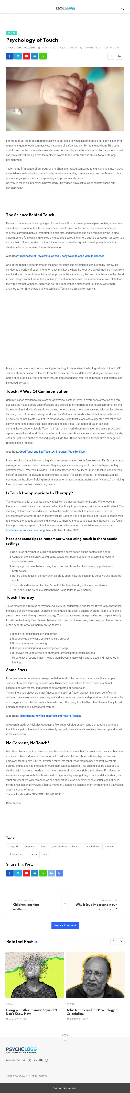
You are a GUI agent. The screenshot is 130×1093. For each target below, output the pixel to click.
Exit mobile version (65, 1088)
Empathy (30, 846)
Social (10, 1004)
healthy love (92, 846)
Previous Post (24, 900)
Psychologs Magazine (22, 48)
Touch (46, 854)
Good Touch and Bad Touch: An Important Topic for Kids (52, 451)
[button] (8, 8)
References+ (13, 803)
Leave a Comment (65, 925)
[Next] (121, 941)
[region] (65, 202)
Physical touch (16, 854)
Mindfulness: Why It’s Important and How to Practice (50, 715)
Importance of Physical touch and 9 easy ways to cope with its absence (61, 256)
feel (43, 846)
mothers (109, 846)
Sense (33, 854)
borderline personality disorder (24, 530)
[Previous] (113, 941)
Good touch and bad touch (65, 846)
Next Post (108, 900)
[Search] (122, 8)
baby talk (13, 846)
